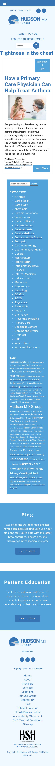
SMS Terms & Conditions (28, 720)
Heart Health (22, 261)
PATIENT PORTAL (27, 33)
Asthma (19, 162)
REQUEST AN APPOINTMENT (27, 39)
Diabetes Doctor (24, 221)
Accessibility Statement (27, 716)
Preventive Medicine (27, 318)
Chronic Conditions (26, 213)
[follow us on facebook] (38, 11)
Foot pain (20, 241)
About (27, 679)
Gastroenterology (25, 245)
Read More (41, 168)
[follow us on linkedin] (33, 659)
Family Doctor (37, 390)
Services (27, 687)
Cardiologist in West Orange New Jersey (26, 383)
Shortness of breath (13, 165)
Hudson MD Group (25, 406)
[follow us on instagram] (44, 11)
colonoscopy (22, 217)
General (19, 253)
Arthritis (20, 196)
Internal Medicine (25, 274)
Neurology (21, 290)
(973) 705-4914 (20, 10)
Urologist (20, 335)
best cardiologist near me (21, 362)
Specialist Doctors (26, 326)
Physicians (21, 302)
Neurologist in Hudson (18, 411)
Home (27, 675)
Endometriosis (23, 229)
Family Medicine (24, 233)
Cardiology (21, 204)
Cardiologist (22, 200)
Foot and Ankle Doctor (28, 237)
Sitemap (27, 724)
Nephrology (22, 286)
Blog (27, 514)
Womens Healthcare (27, 347)
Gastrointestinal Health (29, 249)
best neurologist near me (28, 365)
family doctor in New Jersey (22, 393)
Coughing (27, 162)
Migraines (21, 282)
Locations (27, 691)
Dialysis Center (24, 225)
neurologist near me (34, 411)
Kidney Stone (23, 278)
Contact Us (27, 699)
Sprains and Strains (26, 330)
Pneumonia (21, 306)
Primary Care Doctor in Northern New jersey (26, 437)
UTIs (17, 339)
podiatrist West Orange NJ (23, 418)
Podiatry (20, 310)
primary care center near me (31, 434)
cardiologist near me (21, 386)
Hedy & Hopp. (32, 747)
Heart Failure (23, 257)
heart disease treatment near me (28, 399)
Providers (27, 683)
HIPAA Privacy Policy (27, 712)
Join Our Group (27, 695)
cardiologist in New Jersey (26, 379)
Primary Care (20, 159)
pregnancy (21, 314)
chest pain (21, 208)
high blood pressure (29, 402)
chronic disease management (20, 390)
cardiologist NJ (37, 387)
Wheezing (17, 168)
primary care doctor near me (25, 443)
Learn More (27, 551)
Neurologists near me (18, 414)
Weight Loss (22, 343)
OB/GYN (19, 294)
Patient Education (27, 582)
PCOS (18, 298)
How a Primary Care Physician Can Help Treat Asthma (28, 84)
